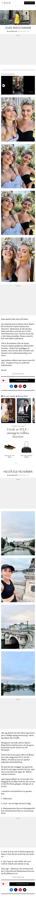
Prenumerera (29, 3)
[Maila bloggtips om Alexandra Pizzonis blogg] (24, 386)
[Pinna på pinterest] (20, 386)
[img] (4, 381)
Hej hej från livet (12, 31)
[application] (18, 85)
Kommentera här (22, 380)
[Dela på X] (15, 386)
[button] (8, 410)
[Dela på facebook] (11, 386)
